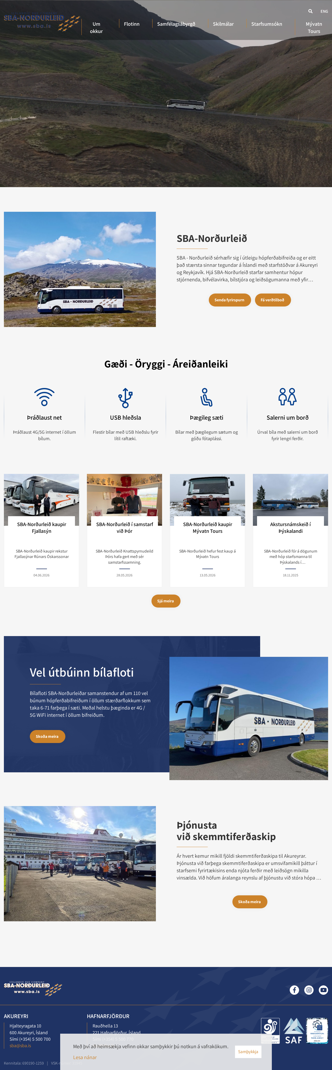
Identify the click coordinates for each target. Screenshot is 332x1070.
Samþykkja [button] (248, 1051)
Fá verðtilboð (272, 300)
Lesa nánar (85, 1057)
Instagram (309, 990)
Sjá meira (165, 601)
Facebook (294, 990)
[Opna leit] (310, 11)
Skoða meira (47, 736)
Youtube (323, 990)
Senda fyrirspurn (229, 300)
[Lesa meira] (270, 1031)
